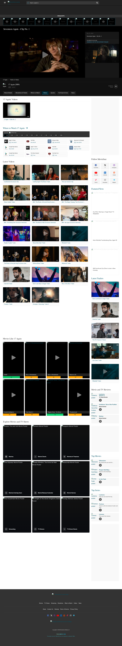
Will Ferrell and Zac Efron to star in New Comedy (104, 269)
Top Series (95, 490)
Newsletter (105, 182)
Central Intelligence (9, 412)
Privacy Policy (74, 609)
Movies (41, 603)
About (44, 609)
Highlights (61, 16)
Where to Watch (14, 128)
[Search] (97, 3)
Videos (75, 603)
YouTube (96, 175)
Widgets (114, 182)
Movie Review (102, 406)
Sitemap (56, 609)
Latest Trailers (97, 278)
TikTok (95, 182)
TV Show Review (103, 397)
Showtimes (60, 603)
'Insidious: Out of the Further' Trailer (97, 42)
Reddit (114, 175)
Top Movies (96, 456)
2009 (9, 87)
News (80, 603)
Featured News (97, 188)
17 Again (5, 79)
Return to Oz (73, 374)
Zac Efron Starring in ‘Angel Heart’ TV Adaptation (103, 212)
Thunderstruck (73, 412)
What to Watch (68, 603)
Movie (13, 87)
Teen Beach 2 (29, 412)
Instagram (114, 167)
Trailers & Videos (14, 79)
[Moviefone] (14, 2)
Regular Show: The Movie (54, 412)
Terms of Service (64, 609)
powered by (6, 132)
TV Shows (47, 603)
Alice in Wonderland (31, 374)
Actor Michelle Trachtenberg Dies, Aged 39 (105, 240)
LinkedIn (105, 175)
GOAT (5, 374)
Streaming (53, 603)
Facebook (96, 167)
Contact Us (50, 609)
